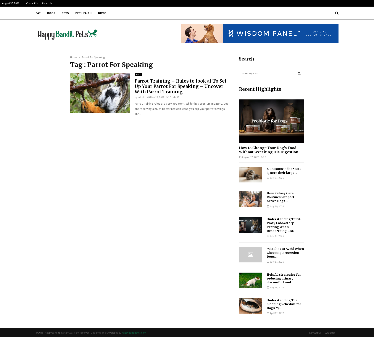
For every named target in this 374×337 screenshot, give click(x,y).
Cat (38, 13)
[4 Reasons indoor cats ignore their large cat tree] (250, 174)
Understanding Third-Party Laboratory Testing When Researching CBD (284, 225)
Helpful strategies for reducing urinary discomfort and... (284, 278)
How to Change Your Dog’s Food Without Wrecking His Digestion (268, 150)
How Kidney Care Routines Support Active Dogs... (280, 197)
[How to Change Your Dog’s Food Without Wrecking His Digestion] (271, 121)
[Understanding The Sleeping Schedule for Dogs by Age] (250, 306)
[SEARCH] (299, 73)
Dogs (51, 13)
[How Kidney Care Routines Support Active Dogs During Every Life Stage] (250, 199)
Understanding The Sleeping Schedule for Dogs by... (284, 304)
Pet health (83, 13)
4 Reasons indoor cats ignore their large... (284, 171)
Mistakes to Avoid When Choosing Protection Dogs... (285, 253)
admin (141, 97)
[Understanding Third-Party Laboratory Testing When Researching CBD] (250, 225)
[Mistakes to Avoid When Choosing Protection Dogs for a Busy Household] (250, 254)
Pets (65, 13)
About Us (47, 3)
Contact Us (32, 3)
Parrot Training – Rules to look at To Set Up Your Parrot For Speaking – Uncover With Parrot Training (181, 86)
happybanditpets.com (134, 332)
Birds (102, 13)
